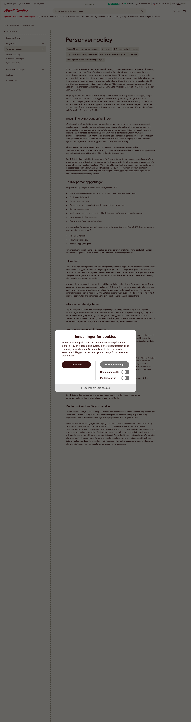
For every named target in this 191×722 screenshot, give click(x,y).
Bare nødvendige (114, 364)
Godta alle (76, 364)
